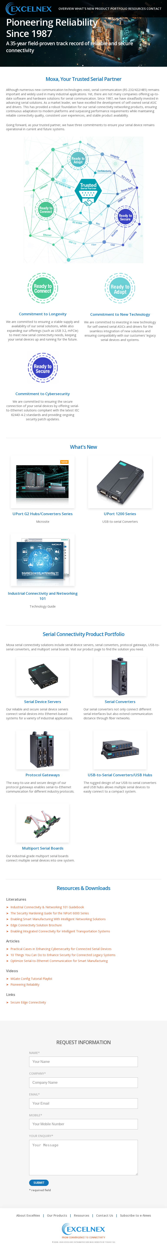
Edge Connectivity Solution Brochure (36, 925)
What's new (84, 9)
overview (66, 9)
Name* (34, 1053)
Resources (81, 1215)
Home (40, 8)
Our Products (57, 1215)
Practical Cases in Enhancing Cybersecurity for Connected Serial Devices (61, 949)
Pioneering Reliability (24, 984)
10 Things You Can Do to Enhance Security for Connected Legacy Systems (62, 955)
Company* (37, 1073)
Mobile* (35, 1115)
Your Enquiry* (41, 1136)
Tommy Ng (110, 1242)
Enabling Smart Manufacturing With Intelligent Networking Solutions (58, 919)
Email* (34, 1094)
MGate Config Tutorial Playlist (31, 979)
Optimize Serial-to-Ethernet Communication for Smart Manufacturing (59, 961)
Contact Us (104, 1215)
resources (137, 9)
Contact (154, 9)
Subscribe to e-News (135, 1215)
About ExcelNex (28, 1215)
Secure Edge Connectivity (28, 1002)
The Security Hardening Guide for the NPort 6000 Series (49, 913)
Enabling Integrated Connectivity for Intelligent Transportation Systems (60, 931)
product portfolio (111, 9)
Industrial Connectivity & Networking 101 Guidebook (47, 907)
